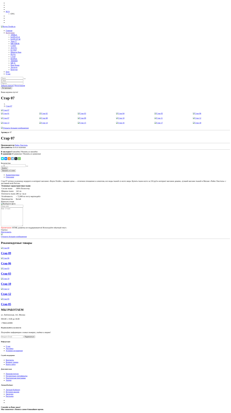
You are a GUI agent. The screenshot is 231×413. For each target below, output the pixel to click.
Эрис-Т (14, 41)
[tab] (12, 175)
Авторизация (6, 88)
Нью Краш (15, 65)
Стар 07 (9, 106)
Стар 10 (6, 283)
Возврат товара (12, 362)
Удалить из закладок (29, 152)
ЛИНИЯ (14, 61)
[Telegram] (12, 158)
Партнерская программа (16, 378)
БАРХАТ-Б (15, 37)
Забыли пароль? (7, 86)
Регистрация (20, 86)
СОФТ (13, 46)
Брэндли (14, 70)
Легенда (14, 67)
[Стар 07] (5, 110)
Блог (8, 72)
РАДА (13, 54)
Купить (4, 168)
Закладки (9, 394)
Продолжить (6, 232)
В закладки (15, 152)
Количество (6, 163)
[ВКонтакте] (5, 158)
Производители (12, 374)
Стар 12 (6, 293)
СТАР (13, 57)
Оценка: (4, 230)
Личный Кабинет (13, 390)
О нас (8, 74)
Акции (8, 380)
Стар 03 (6, 273)
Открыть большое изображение (16, 128)
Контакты (10, 360)
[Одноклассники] (9, 158)
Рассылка (9, 396)
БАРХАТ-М (15, 39)
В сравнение (17, 154)
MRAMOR (15, 44)
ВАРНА (14, 59)
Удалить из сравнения (31, 154)
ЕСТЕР (14, 50)
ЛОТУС (14, 48)
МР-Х (13, 63)
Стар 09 (6, 253)
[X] (15, 158)
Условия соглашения (14, 351)
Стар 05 (6, 304)
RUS (8, 12)
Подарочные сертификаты (16, 376)
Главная (9, 31)
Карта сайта (11, 364)
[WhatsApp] (19, 158)
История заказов (12, 392)
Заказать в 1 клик (8, 171)
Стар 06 (6, 263)
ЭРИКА (14, 35)
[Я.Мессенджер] (2, 158)
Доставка (9, 348)
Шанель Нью (16, 52)
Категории (10, 33)
